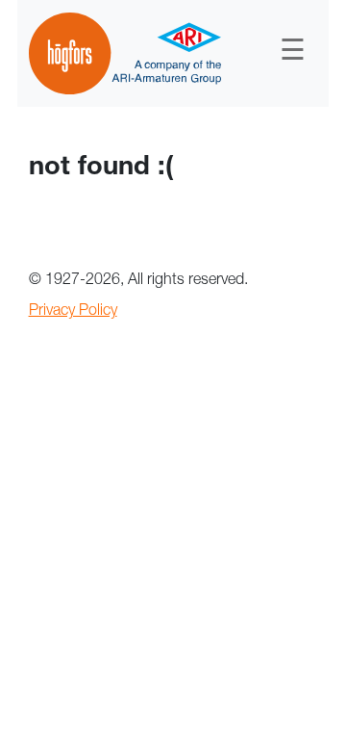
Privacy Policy (73, 312)
